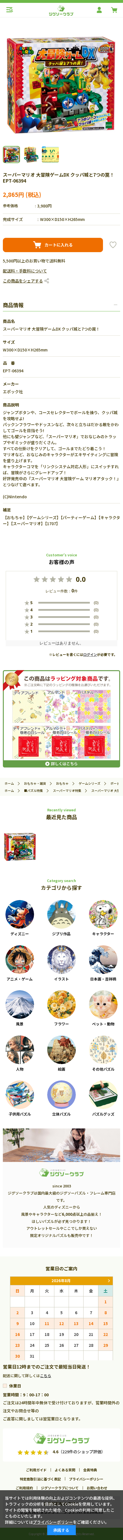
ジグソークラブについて (60, 1487)
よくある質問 (65, 1469)
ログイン (90, 654)
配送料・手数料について (25, 271)
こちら (45, 1375)
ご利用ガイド (36, 1469)
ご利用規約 (24, 1487)
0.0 (81, 579)
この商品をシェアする (23, 281)
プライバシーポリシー (86, 1478)
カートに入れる (59, 245)
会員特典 (90, 1469)
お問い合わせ (97, 1487)
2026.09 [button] (109, 1281)
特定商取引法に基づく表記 (40, 1478)
